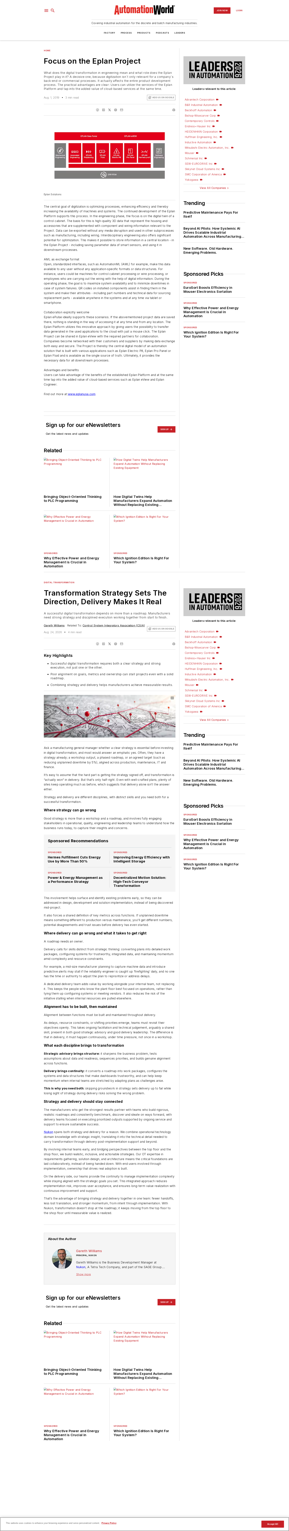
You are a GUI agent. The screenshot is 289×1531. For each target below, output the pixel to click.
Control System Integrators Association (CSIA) (114, 630)
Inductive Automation (198, 142)
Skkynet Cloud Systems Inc (202, 169)
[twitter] (109, 110)
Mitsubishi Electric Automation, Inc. (207, 147)
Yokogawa (191, 179)
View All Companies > (214, 188)
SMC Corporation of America (203, 174)
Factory (109, 33)
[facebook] (97, 110)
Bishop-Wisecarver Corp (200, 115)
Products (144, 33)
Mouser (189, 153)
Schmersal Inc (194, 158)
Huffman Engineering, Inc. (201, 137)
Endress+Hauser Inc (198, 126)
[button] (46, 10)
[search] (52, 10)
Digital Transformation (59, 588)
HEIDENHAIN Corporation (201, 131)
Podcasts (162, 33)
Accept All (272, 1524)
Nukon (48, 1157)
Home (47, 50)
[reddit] (115, 110)
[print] (173, 110)
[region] (144, 1524)
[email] (121, 110)
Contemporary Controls (200, 121)
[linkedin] (103, 110)
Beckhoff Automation (198, 110)
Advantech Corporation (199, 99)
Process (126, 33)
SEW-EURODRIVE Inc (199, 163)
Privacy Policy (109, 1523)
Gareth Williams (54, 630)
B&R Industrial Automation (201, 105)
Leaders (179, 33)
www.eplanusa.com (81, 394)
